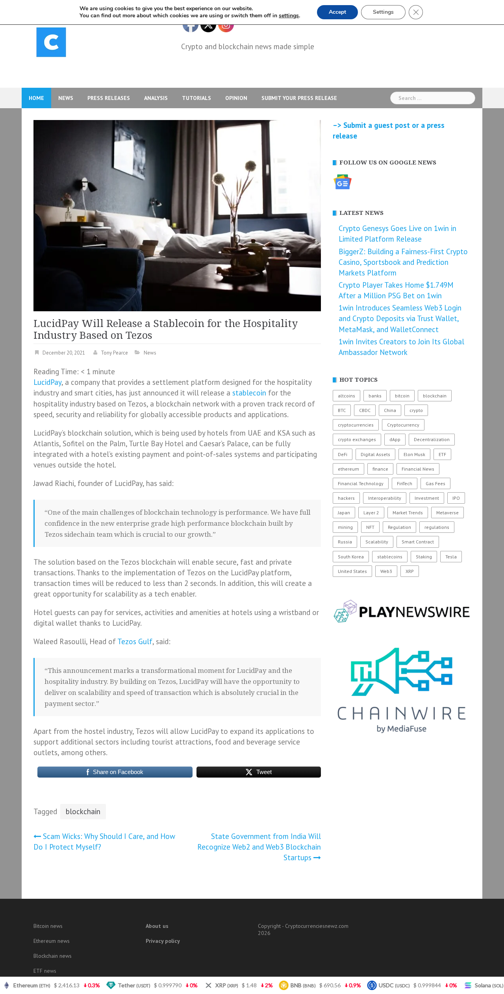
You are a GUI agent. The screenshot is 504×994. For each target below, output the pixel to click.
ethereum (348, 469)
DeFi (342, 454)
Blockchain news (52, 955)
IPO (456, 498)
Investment (427, 498)
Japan (344, 512)
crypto (416, 410)
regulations (436, 527)
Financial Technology (361, 483)
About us (157, 925)
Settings (383, 12)
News (65, 98)
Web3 (386, 571)
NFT (370, 527)
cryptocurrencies (356, 425)
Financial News (418, 469)
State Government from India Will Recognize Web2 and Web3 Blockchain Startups (259, 846)
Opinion (236, 98)
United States (352, 571)
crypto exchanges (357, 439)
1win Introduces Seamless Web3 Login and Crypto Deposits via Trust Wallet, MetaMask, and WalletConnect (400, 318)
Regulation (399, 527)
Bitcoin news (48, 925)
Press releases (108, 98)
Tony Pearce (114, 352)
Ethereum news (51, 940)
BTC (342, 410)
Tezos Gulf (134, 641)
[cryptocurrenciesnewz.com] (51, 43)
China (390, 410)
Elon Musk (414, 454)
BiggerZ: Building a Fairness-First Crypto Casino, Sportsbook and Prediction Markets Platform (403, 262)
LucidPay (47, 382)
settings (289, 15)
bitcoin (402, 396)
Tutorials (196, 98)
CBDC (365, 410)
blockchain (83, 811)
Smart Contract (418, 542)
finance (380, 469)
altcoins (346, 396)
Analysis (156, 98)
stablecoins (389, 557)
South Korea (351, 557)
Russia (345, 542)
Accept (337, 12)
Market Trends (408, 512)
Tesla (451, 557)
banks (375, 396)
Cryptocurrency (403, 425)
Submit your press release (299, 98)
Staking (424, 557)
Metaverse (447, 512)
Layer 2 (371, 512)
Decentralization (432, 439)
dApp (394, 439)
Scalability (376, 542)
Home (36, 98)
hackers (346, 498)
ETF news (44, 970)
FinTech (404, 483)
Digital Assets (375, 454)
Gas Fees (435, 483)
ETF (442, 454)
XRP (410, 571)
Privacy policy (163, 940)
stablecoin (249, 392)
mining (345, 527)
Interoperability (384, 498)
